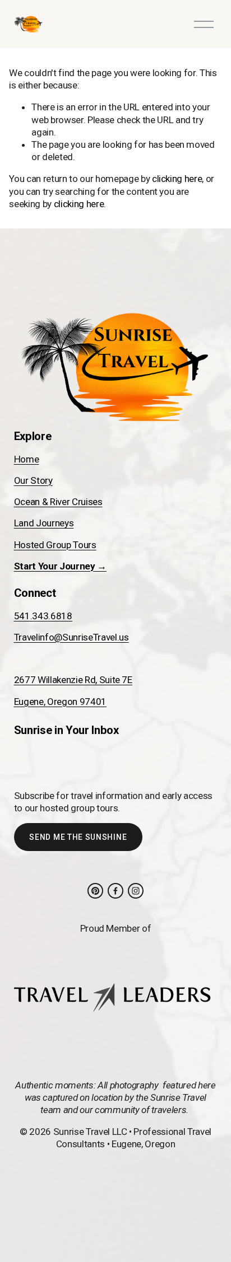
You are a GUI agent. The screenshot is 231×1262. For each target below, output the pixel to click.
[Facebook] (115, 891)
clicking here (177, 178)
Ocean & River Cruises (58, 501)
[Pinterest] (95, 891)
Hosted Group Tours (55, 544)
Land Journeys (44, 523)
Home (26, 459)
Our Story (33, 480)
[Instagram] (136, 891)
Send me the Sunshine (78, 837)
